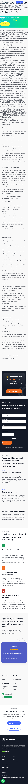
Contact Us (15, 762)
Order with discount (14, 391)
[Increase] (12, 434)
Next (24, 639)
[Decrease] (3, 434)
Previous (19, 639)
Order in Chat (14, 728)
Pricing (3, 762)
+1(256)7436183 (6, 777)
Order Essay (5, 24)
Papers (3, 759)
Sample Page (5, 764)
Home (14, 759)
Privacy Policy (5, 767)
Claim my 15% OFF (14, 723)
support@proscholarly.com (17, 777)
